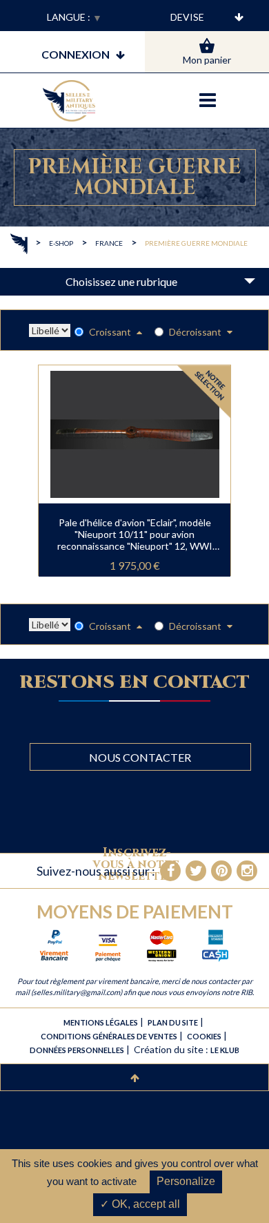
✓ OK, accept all (140, 1204)
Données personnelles (77, 1050)
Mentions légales (100, 1022)
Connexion (75, 54)
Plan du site (173, 1022)
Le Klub (224, 1050)
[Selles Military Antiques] (69, 101)
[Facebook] (170, 870)
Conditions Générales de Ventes (109, 1036)
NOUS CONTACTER (140, 757)
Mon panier (207, 60)
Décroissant (196, 332)
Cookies (204, 1036)
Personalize (186, 1181)
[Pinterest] (221, 870)
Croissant (111, 332)
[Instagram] (247, 870)
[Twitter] (196, 870)
